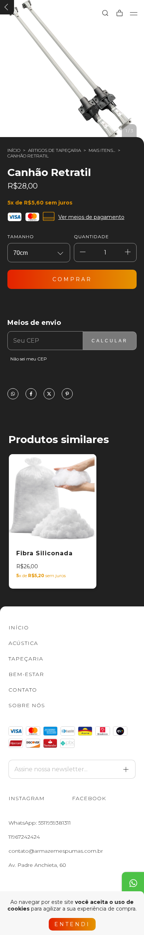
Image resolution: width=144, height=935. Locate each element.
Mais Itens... (102, 150)
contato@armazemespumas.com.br (55, 851)
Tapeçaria (25, 658)
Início (13, 150)
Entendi (72, 924)
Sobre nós (26, 705)
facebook (89, 798)
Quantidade (91, 236)
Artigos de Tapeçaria (54, 150)
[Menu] (133, 13)
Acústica (23, 643)
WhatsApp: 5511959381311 (39, 822)
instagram (26, 798)
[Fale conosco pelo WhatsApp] (133, 883)
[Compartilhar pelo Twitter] (49, 394)
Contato (22, 689)
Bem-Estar (26, 674)
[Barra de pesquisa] (105, 13)
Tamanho (20, 236)
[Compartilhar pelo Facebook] (31, 394)
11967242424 (24, 836)
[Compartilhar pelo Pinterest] (67, 394)
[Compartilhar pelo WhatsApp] (12, 394)
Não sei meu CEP (28, 359)
